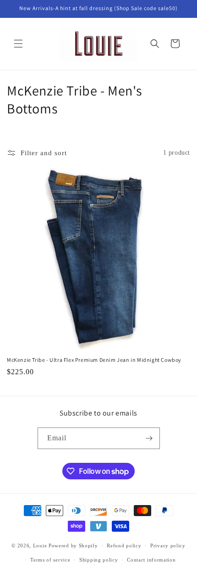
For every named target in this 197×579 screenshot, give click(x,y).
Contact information (151, 559)
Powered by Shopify (73, 545)
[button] (18, 44)
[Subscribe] (149, 438)
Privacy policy (168, 545)
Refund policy (124, 545)
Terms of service (50, 559)
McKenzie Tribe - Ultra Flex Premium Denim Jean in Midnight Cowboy (94, 359)
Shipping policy (98, 559)
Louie (40, 545)
